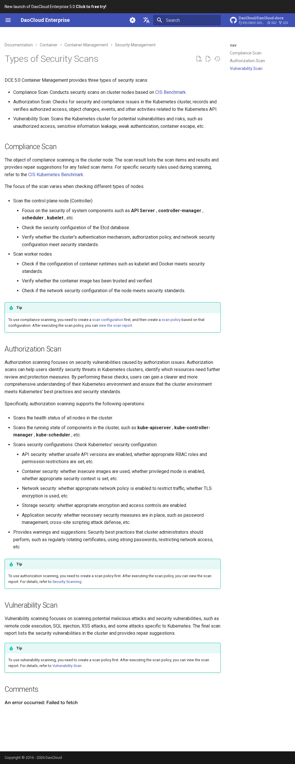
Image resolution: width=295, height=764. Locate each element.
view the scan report (115, 325)
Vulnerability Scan (67, 666)
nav (233, 45)
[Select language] (146, 20)
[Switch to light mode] (132, 20)
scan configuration (107, 320)
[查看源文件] (198, 59)
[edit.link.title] (208, 59)
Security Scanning (67, 581)
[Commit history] (217, 59)
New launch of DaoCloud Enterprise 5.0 (55, 6)
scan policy (171, 320)
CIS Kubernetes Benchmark (55, 174)
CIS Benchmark (170, 92)
